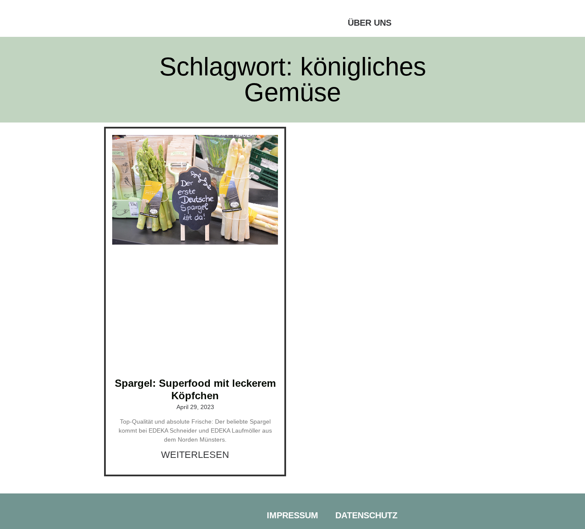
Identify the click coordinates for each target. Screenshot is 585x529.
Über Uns (369, 22)
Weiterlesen (195, 454)
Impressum (292, 515)
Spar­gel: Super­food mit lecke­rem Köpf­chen (195, 389)
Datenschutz (366, 515)
